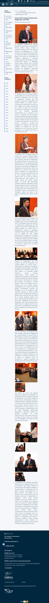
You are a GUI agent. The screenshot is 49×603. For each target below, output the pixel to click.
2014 (7, 115)
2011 (7, 123)
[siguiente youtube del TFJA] (28, 1)
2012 (7, 120)
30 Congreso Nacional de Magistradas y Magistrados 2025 (9, 27)
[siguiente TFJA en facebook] (18, 1)
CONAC (24, 582)
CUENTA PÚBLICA (9, 582)
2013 (7, 117)
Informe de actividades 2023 (9, 57)
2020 (7, 99)
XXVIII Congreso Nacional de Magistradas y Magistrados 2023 (9, 68)
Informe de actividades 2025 (9, 18)
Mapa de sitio (10, 546)
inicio (16, 11)
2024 (7, 88)
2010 (7, 125)
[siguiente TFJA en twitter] (25, 1)
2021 (7, 96)
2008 (7, 131)
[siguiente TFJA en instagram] (21, 1)
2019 (7, 101)
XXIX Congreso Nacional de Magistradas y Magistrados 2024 (9, 47)
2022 (7, 93)
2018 (7, 104)
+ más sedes (8, 568)
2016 (7, 109)
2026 (7, 83)
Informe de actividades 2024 (9, 37)
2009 (7, 128)
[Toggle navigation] (16, 4)
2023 (7, 91)
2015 (7, 112)
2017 (7, 107)
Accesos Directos (43, 1)
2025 (7, 85)
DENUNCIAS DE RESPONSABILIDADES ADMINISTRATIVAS (20, 586)
